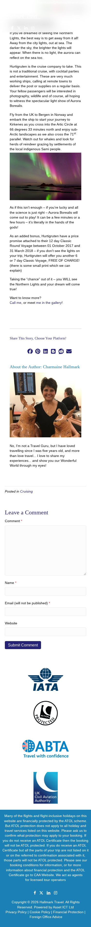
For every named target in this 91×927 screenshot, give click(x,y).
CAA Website (44, 875)
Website (11, 623)
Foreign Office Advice (46, 917)
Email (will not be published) (27, 603)
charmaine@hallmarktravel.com (61, 2)
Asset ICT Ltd (63, 907)
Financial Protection (68, 912)
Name (10, 583)
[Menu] (76, 18)
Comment (13, 521)
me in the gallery (49, 303)
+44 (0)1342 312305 (18, 2)
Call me (15, 303)
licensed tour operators (48, 880)
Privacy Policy (16, 912)
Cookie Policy (40, 912)
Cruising (26, 491)
